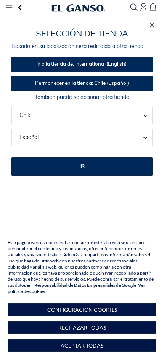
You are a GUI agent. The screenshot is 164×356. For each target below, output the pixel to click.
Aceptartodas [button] (82, 345)
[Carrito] (153, 7)
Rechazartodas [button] (82, 327)
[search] (134, 8)
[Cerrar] (152, 25)
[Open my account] (143, 7)
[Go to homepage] (78, 8)
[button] (82, 309)
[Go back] (20, 8)
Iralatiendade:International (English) (82, 64)
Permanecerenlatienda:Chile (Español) (82, 83)
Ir (82, 167)
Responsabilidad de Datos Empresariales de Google (85, 285)
